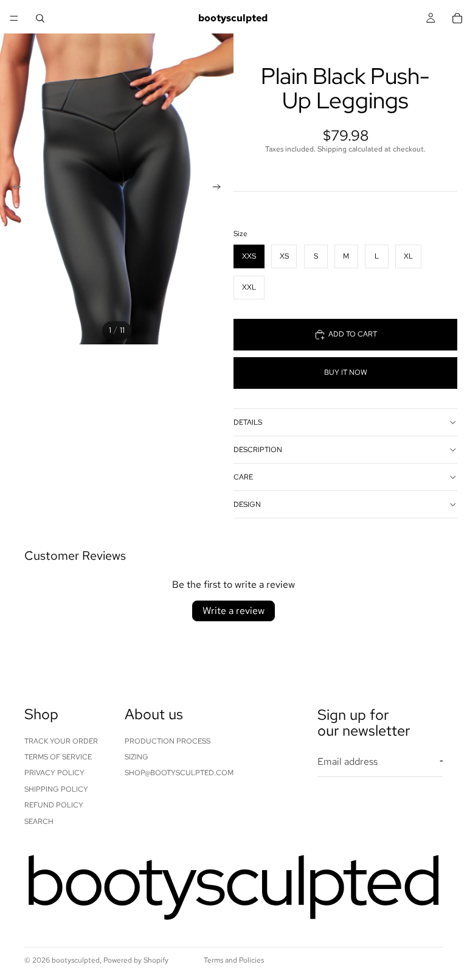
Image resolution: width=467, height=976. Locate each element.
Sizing (136, 757)
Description (258, 450)
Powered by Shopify (135, 960)
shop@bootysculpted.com (179, 773)
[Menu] (14, 18)
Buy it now (345, 372)
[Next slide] (220, 188)
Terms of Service (58, 757)
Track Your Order (61, 741)
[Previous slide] (13, 188)
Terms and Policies (234, 960)
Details (248, 422)
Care (243, 477)
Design (247, 504)
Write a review (233, 610)
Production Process (167, 741)
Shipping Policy (56, 789)
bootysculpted (76, 960)
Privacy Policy (54, 773)
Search (39, 821)
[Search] (40, 18)
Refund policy (53, 805)
